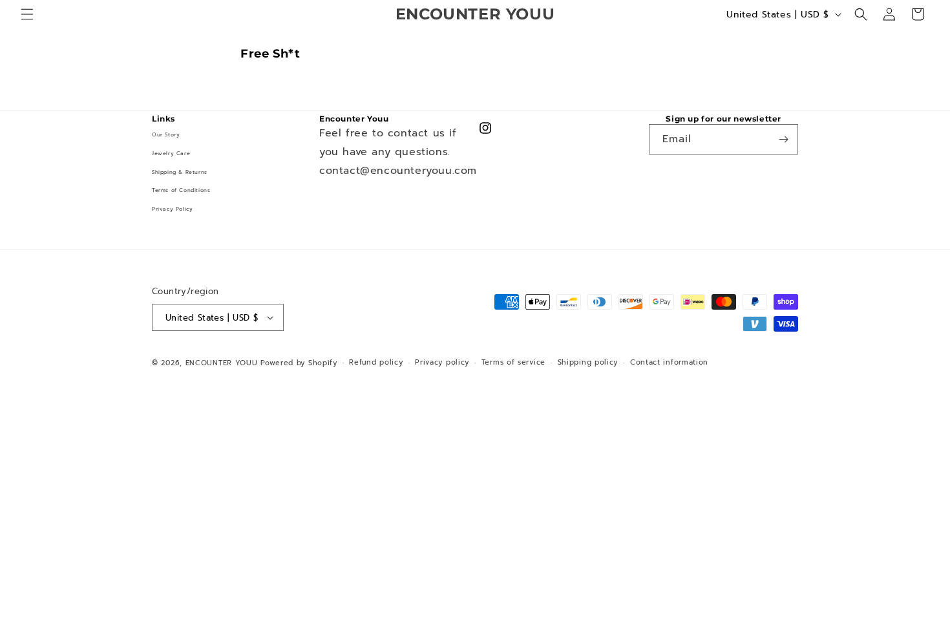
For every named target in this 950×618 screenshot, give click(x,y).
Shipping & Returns (179, 172)
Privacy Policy (172, 209)
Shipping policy (588, 362)
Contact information (669, 362)
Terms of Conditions (181, 190)
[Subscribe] (783, 139)
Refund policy (376, 362)
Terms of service (513, 362)
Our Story (166, 134)
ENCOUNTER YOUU (221, 362)
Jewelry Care (171, 153)
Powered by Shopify (298, 362)
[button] (27, 14)
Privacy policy (442, 362)
